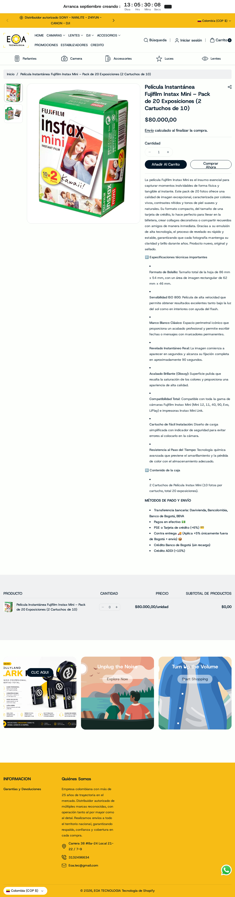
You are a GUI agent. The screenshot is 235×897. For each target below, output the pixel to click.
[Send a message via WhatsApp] (226, 870)
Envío (149, 130)
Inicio (10, 74)
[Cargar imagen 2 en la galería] (13, 113)
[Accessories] (107, 59)
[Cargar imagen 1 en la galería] (13, 92)
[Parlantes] (17, 59)
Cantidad (152, 143)
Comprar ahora (210, 165)
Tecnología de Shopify (138, 891)
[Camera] (64, 59)
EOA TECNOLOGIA (107, 891)
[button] (7, 20)
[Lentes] (205, 59)
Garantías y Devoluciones (22, 789)
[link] (117, 679)
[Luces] (159, 59)
